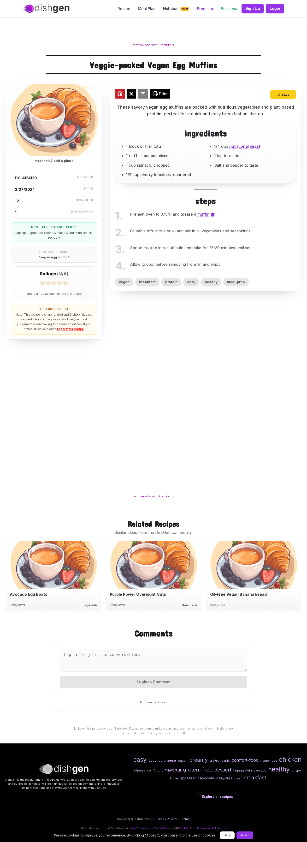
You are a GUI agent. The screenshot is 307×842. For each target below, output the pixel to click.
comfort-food (245, 760)
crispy (296, 770)
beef (238, 778)
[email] (143, 94)
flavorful (173, 770)
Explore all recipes (217, 797)
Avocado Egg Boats (28, 594)
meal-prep (236, 282)
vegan (124, 282)
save (285, 94)
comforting (155, 770)
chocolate (206, 778)
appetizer (188, 778)
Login (275, 8)
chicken (290, 759)
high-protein (242, 770)
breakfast (147, 282)
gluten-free (198, 769)
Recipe (124, 8)
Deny (227, 835)
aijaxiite (90, 605)
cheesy (139, 770)
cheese (170, 760)
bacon (183, 760)
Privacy (172, 819)
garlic (225, 760)
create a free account (41, 293)
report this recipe (70, 329)
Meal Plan (146, 8)
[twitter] (131, 94)
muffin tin (206, 214)
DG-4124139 (26, 178)
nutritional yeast (244, 146)
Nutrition (175, 8)
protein (171, 282)
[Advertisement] (153, 31)
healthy (211, 282)
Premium (205, 8)
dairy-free (224, 778)
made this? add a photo (54, 161)
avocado (260, 770)
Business (229, 8)
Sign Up (252, 8)
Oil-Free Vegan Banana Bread (238, 594)
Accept (244, 835)
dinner (173, 778)
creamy (198, 760)
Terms (160, 819)
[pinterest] (120, 94)
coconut (155, 760)
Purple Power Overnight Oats (138, 594)
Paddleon (189, 605)
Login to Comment (154, 682)
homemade (268, 760)
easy (191, 282)
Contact (184, 819)
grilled (214, 760)
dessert (222, 770)
